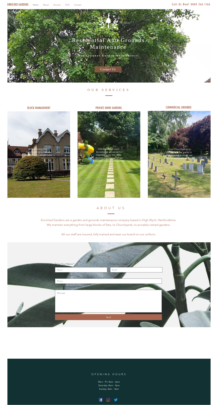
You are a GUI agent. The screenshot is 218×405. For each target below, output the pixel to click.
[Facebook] (100, 400)
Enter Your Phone (64, 275)
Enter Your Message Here (68, 286)
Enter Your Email (118, 264)
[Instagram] (108, 400)
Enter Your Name (64, 264)
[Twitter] (116, 400)
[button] (39, 108)
